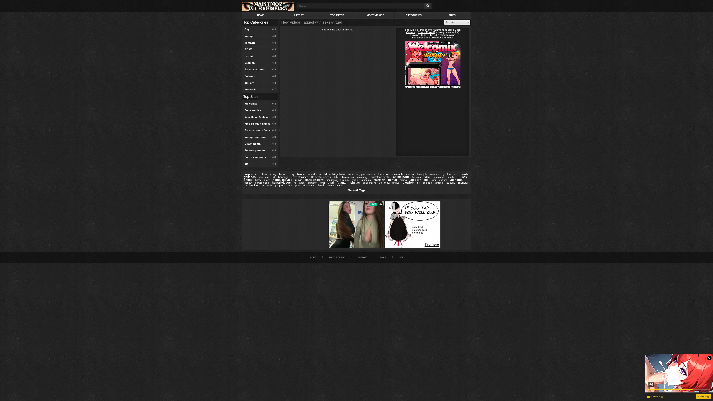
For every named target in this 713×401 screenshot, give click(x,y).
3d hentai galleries (335, 174)
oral (322, 182)
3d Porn (260, 82)
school (403, 179)
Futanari (260, 76)
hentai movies (282, 179)
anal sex (410, 174)
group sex (280, 185)
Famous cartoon (260, 69)
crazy (273, 174)
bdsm (427, 177)
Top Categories (255, 22)
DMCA (383, 257)
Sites (452, 15)
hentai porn (314, 174)
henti (321, 185)
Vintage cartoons (260, 137)
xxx (456, 174)
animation (252, 185)
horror (282, 174)
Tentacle (260, 42)
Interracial (260, 89)
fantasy (450, 182)
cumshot (312, 182)
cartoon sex (262, 182)
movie (298, 179)
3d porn (415, 179)
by (443, 174)
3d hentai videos (321, 177)
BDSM (260, 49)
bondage (283, 177)
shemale (264, 177)
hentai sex (348, 177)
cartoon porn (314, 179)
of (458, 177)
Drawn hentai (260, 143)
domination (309, 185)
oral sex (344, 179)
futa (449, 174)
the (262, 185)
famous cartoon (334, 185)
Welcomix (260, 103)
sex (464, 177)
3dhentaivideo (300, 177)
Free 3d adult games (260, 123)
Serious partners (260, 150)
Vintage (260, 36)
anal (331, 182)
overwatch (397, 174)
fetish (336, 177)
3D (260, 163)
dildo (351, 174)
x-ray (291, 174)
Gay (260, 29)
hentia (301, 174)
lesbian (248, 182)
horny (258, 180)
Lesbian (260, 62)
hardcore (383, 174)
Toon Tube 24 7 (430, 34)
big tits (355, 182)
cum (434, 180)
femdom (416, 177)
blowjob (408, 182)
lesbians (443, 180)
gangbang (332, 180)
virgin (355, 179)
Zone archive (260, 110)
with (269, 185)
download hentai (380, 177)
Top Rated (337, 15)
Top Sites (250, 96)
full (418, 183)
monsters (434, 174)
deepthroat (250, 174)
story (267, 180)
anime (248, 179)
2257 (401, 257)
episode (427, 182)
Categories (414, 15)
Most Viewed (375, 15)
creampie (379, 179)
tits (426, 179)
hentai (392, 179)
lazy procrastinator (365, 174)
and (290, 185)
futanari (342, 182)
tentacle (439, 182)
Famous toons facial (260, 130)
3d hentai (456, 179)
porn (297, 185)
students (366, 180)
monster (463, 182)
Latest (299, 15)
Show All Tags (356, 190)
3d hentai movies (389, 182)
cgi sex (263, 174)
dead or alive (369, 183)
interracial (439, 177)
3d (273, 177)
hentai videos (281, 182)
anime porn (401, 177)
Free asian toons (260, 157)
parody (450, 177)
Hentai (260, 56)
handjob (422, 174)
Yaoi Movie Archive (260, 116)
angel (302, 183)
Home (260, 15)
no (295, 182)
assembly (362, 177)
